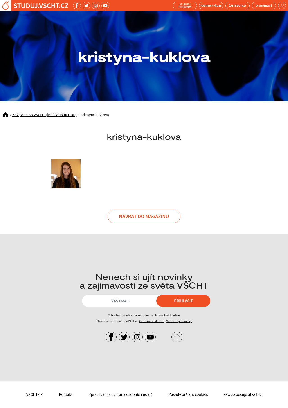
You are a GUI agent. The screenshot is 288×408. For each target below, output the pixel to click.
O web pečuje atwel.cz (243, 394)
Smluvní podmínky (179, 321)
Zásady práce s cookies (188, 394)
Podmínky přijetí (211, 5)
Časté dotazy (237, 5)
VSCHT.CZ (34, 394)
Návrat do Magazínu (144, 216)
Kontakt (65, 394)
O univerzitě (264, 5)
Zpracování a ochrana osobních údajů (121, 394)
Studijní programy (184, 5)
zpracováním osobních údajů (160, 315)
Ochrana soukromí (151, 321)
